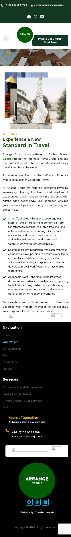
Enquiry (7, 368)
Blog (5, 355)
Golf (5, 407)
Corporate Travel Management (23, 387)
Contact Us (10, 362)
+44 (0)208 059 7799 (16, 5)
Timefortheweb (44, 512)
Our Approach (12, 348)
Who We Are (10, 342)
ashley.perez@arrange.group (49, 5)
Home (6, 335)
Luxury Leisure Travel (17, 394)
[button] (6, 38)
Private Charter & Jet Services (22, 400)
